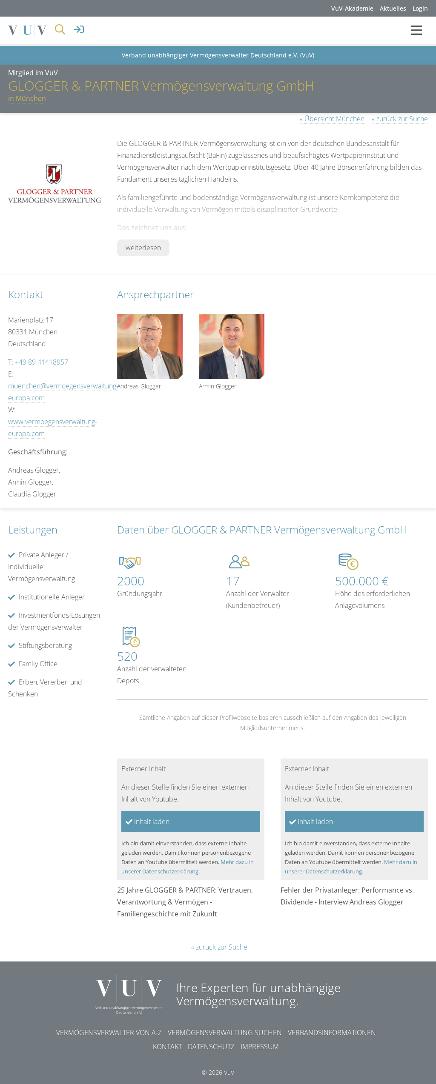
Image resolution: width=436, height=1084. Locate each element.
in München (27, 98)
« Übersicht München (332, 118)
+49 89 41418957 (41, 362)
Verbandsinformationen (332, 1032)
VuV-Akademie (352, 8)
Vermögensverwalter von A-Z (109, 1032)
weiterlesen (143, 247)
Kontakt (167, 1046)
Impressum (260, 1046)
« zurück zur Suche (400, 118)
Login (420, 8)
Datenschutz (211, 1046)
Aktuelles (393, 8)
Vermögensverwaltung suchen (225, 1032)
